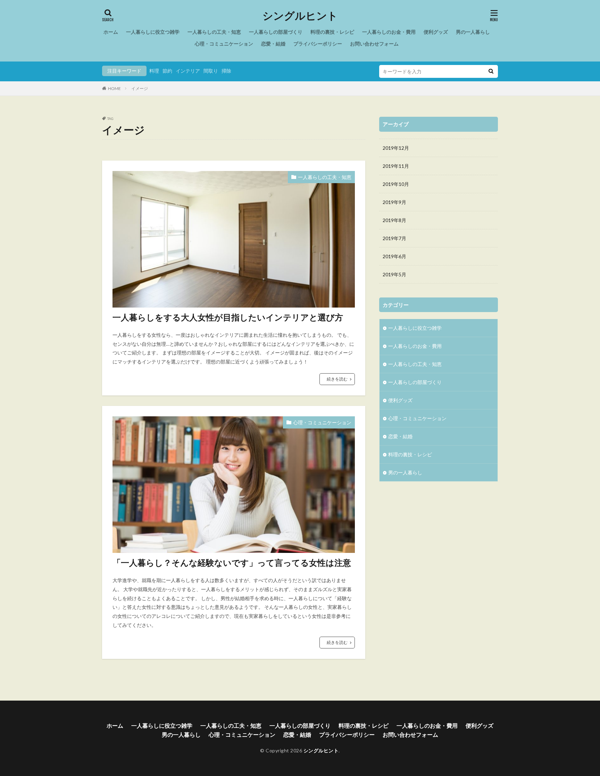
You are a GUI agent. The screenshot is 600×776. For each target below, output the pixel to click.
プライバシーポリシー (317, 44)
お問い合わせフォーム (374, 44)
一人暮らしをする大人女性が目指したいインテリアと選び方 (227, 317)
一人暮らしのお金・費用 (389, 32)
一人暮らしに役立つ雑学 (153, 32)
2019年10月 (396, 184)
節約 (167, 71)
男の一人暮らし (473, 32)
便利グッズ (436, 32)
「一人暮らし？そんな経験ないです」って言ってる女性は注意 (231, 562)
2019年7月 (394, 238)
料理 (154, 71)
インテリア (188, 71)
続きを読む (337, 379)
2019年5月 (394, 274)
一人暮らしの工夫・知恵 (214, 32)
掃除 (226, 71)
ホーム (110, 32)
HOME (114, 88)
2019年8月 (394, 220)
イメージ (139, 88)
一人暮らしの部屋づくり (275, 32)
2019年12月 (396, 148)
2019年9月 (394, 202)
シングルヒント (300, 15)
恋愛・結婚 (273, 44)
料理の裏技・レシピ (332, 32)
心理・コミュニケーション (224, 44)
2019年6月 (394, 256)
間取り (210, 71)
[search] (491, 71)
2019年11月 (396, 166)
